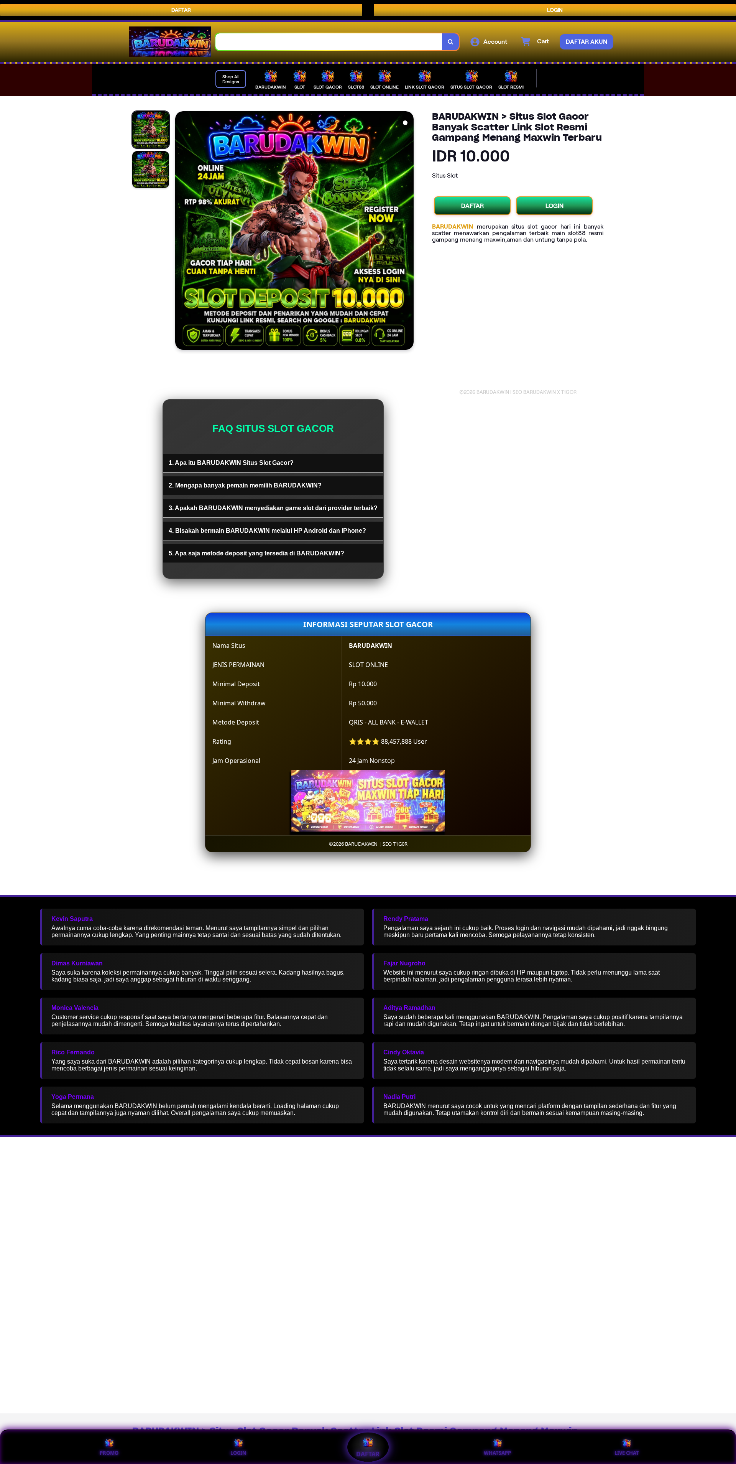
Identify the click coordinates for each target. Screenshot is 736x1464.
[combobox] (328, 42)
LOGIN (555, 10)
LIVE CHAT (626, 1452)
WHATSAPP (497, 1452)
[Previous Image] (181, 232)
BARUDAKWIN (452, 226)
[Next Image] (407, 232)
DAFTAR (181, 10)
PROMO (109, 1452)
